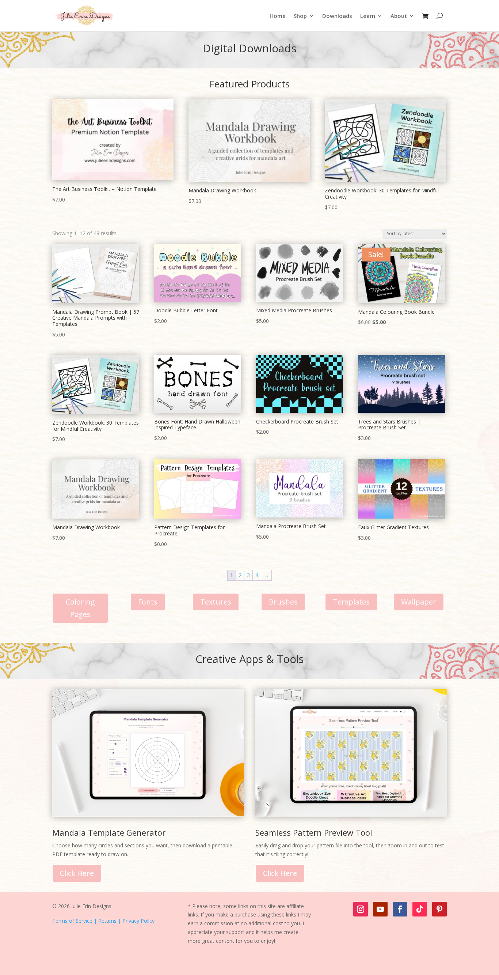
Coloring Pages (80, 608)
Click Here (77, 873)
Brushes (283, 602)
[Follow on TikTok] (419, 909)
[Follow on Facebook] (400, 909)
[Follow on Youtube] (380, 909)
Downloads (337, 15)
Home (278, 15)
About (399, 15)
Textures (215, 602)
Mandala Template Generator (108, 832)
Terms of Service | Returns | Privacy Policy (103, 920)
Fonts (147, 602)
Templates (351, 602)
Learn (367, 15)
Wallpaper (418, 602)
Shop (300, 15)
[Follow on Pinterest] (439, 909)
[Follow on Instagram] (360, 909)
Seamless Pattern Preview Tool (313, 832)
